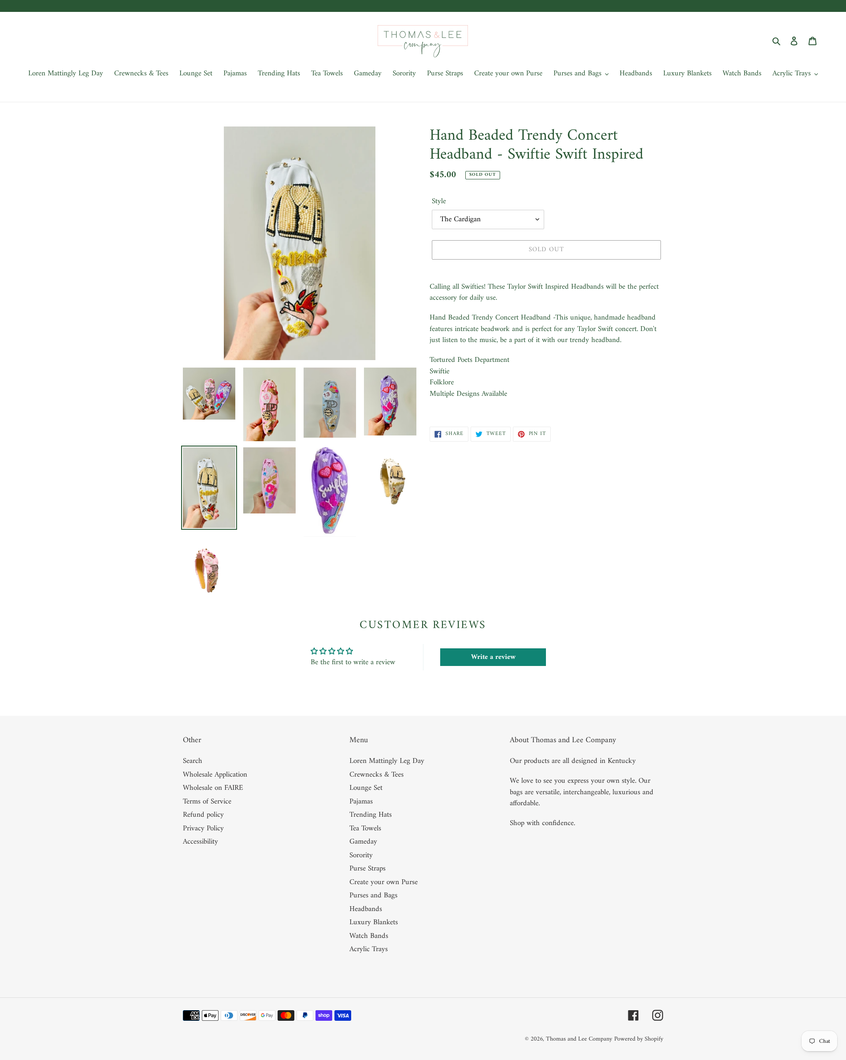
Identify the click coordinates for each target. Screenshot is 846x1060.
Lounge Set (365, 788)
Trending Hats (370, 815)
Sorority (361, 855)
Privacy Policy (203, 828)
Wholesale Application (215, 774)
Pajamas (361, 801)
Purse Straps (367, 868)
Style (439, 202)
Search (192, 761)
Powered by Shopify (638, 1039)
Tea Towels (365, 828)
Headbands (365, 909)
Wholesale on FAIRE (213, 788)
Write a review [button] (493, 657)
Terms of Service (207, 801)
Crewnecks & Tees (376, 774)
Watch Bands (368, 936)
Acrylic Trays (368, 949)
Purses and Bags (373, 895)
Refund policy (203, 815)
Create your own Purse (383, 882)
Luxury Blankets (373, 922)
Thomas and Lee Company (579, 1039)
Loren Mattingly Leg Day (386, 761)
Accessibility (200, 841)
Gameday (363, 841)
